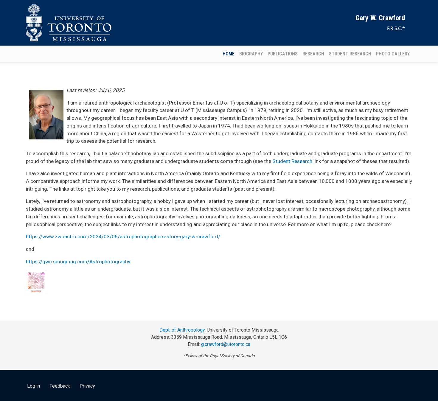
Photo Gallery (393, 54)
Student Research (350, 54)
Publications (283, 54)
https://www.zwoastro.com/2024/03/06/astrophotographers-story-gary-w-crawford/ (123, 237)
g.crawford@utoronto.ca (225, 344)
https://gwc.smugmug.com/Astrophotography (78, 262)
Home (228, 54)
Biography (251, 54)
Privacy (87, 386)
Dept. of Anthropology (182, 330)
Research (313, 54)
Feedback (59, 386)
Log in (33, 386)
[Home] (70, 22)
